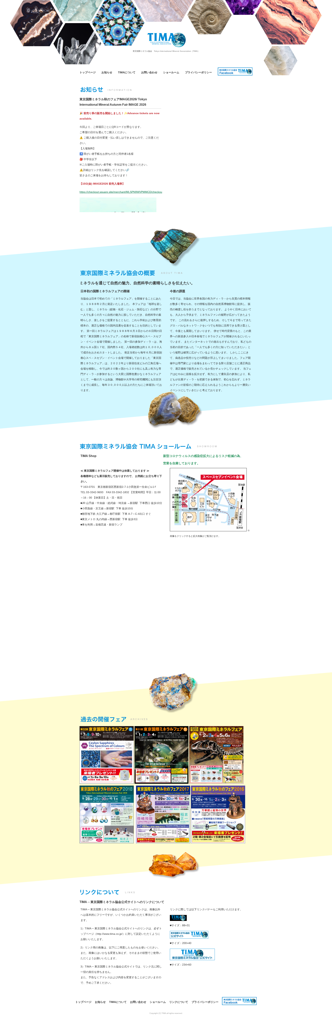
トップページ (88, 72)
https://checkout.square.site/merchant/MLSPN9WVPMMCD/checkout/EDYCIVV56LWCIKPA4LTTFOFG (142, 191)
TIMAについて (126, 72)
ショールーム (171, 72)
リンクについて (178, 1001)
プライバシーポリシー (198, 72)
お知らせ (106, 72)
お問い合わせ (149, 72)
